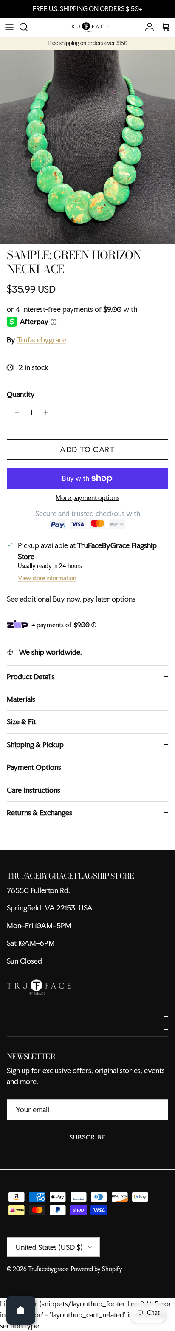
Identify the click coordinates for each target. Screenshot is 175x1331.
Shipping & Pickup (35, 744)
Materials (21, 699)
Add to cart (87, 449)
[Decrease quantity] (14, 412)
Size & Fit (21, 721)
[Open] (20, 1310)
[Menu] (9, 27)
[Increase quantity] (48, 412)
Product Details (31, 676)
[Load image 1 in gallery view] (87, 147)
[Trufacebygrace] (87, 27)
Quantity (21, 394)
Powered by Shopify (96, 1269)
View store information (47, 578)
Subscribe (87, 1137)
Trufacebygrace (41, 339)
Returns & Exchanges (39, 812)
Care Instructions (33, 790)
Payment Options (34, 767)
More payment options (87, 498)
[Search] (28, 27)
